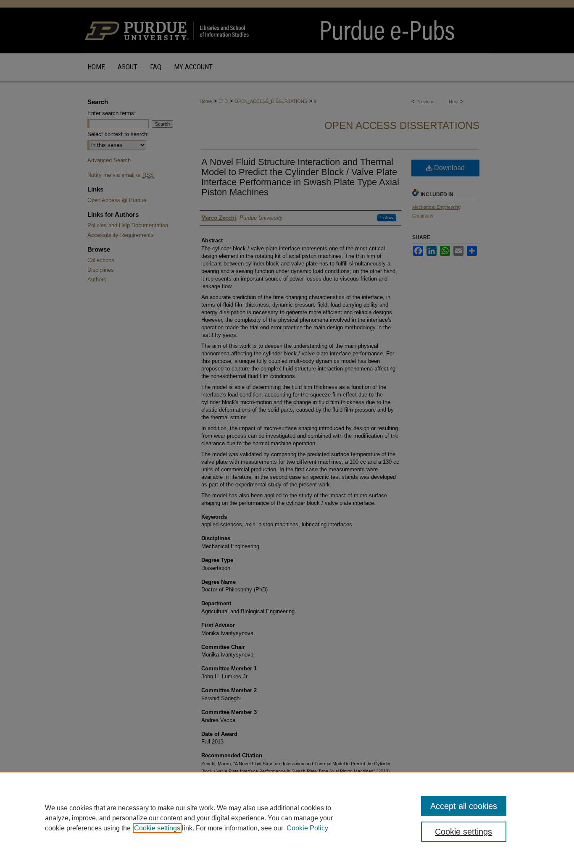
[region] (287, 818)
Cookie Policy (307, 828)
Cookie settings (157, 828)
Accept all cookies (463, 806)
